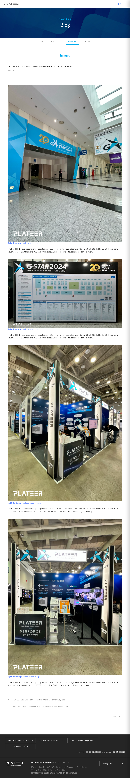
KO (119, 4)
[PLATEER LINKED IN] (90, 752)
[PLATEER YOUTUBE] (99, 752)
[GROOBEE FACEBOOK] (117, 752)
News (41, 41)
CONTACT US (64, 762)
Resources (72, 41)
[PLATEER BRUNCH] (93, 752)
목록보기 (116, 716)
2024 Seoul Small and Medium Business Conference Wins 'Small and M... (41, 706)
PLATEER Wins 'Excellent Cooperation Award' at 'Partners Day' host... (39, 699)
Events (88, 41)
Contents (55, 41)
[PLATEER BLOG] (96, 752)
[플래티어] (11, 4)
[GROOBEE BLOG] (114, 752)
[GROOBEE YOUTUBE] (120, 752)
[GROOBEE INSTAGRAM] (123, 752)
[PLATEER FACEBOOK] (87, 752)
